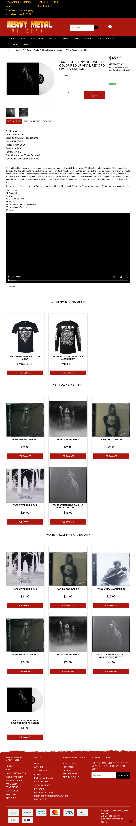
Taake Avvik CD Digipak (25, 505)
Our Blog (11, 798)
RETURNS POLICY (71, 777)
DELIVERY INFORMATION (70, 772)
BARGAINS (39, 789)
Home (10, 50)
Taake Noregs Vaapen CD (25, 439)
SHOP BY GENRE (42, 785)
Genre (88, 39)
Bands (66, 39)
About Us (11, 770)
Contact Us (12, 791)
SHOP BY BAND (41, 782)
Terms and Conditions (12, 785)
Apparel (53, 39)
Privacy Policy (14, 780)
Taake (29, 50)
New (23, 39)
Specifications (32, 121)
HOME (13, 39)
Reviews (47, 121)
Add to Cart (94, 94)
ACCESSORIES (41, 770)
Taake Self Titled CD (68, 439)
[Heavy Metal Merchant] (30, 27)
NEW (36, 763)
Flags (77, 39)
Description (14, 121)
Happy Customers (16, 773)
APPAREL (38, 767)
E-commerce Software (110, 819)
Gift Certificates (105, 39)
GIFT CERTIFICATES (44, 792)
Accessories (37, 39)
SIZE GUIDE (68, 767)
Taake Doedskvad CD (111, 439)
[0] (106, 29)
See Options (25, 373)
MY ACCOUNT (69, 763)
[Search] (96, 27)
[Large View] (10, 112)
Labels (13, 45)
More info (126, 64)
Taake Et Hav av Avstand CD (111, 589)
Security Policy (15, 777)
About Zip (11, 794)
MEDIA (37, 774)
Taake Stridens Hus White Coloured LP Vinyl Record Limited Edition (62, 50)
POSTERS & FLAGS (43, 778)
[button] (131, 821)
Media (25, 45)
